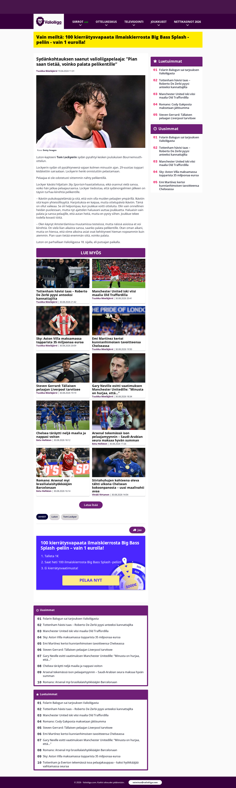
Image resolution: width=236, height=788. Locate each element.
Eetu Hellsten (43, 440)
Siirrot (80, 22)
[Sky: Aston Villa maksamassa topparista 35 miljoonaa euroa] (62, 320)
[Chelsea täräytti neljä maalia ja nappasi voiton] (62, 415)
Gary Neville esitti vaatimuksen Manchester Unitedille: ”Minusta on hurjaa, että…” (117, 389)
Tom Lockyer (70, 516)
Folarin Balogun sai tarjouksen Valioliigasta (71, 618)
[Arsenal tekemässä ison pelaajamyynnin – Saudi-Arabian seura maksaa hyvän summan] (118, 415)
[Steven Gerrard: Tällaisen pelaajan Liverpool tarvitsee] (62, 368)
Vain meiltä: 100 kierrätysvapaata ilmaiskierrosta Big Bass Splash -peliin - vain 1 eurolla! (112, 39)
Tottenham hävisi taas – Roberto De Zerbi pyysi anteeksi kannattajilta (61, 295)
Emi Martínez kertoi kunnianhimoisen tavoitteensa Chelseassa (116, 342)
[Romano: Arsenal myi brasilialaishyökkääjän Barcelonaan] (62, 462)
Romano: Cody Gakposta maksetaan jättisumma (74, 721)
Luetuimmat (48, 694)
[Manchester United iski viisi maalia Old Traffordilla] (118, 273)
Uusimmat (47, 610)
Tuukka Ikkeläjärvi (46, 70)
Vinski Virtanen (100, 494)
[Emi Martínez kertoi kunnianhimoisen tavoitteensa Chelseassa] (118, 320)
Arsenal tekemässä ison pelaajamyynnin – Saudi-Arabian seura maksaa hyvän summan (117, 436)
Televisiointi (133, 22)
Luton (54, 516)
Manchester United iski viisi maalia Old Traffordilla (114, 293)
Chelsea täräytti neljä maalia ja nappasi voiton (61, 435)
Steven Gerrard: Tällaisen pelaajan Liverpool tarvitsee (58, 387)
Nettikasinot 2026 (187, 22)
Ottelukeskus (106, 22)
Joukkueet (159, 22)
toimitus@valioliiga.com (145, 782)
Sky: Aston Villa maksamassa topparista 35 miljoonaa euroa (60, 340)
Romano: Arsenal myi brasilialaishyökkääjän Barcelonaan (54, 484)
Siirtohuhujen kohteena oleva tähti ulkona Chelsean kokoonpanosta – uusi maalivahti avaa (118, 485)
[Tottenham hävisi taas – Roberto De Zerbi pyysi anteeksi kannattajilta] (62, 273)
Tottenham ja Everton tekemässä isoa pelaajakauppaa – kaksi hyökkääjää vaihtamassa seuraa (91, 764)
